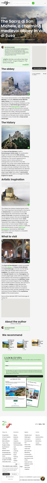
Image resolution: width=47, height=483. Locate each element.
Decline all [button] (14, 474)
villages (9, 267)
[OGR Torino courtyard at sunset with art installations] (35, 342)
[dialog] (10, 472)
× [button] (17, 464)
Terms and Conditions (27, 480)
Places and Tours (28, 462)
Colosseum (4, 439)
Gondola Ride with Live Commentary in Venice (6, 454)
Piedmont (16, 456)
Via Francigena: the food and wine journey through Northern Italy (26, 344)
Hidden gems (27, 437)
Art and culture (28, 454)
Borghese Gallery (6, 445)
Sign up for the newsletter (23, 376)
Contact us (38, 439)
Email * (7, 365)
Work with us (38, 441)
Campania (16, 441)
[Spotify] (44, 424)
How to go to (27, 439)
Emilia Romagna (17, 443)
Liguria (15, 449)
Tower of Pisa (5, 443)
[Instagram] (38, 424)
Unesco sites (27, 444)
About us (38, 435)
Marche (15, 452)
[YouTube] (40, 424)
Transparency (36, 480)
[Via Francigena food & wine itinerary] (20, 344)
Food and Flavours (29, 456)
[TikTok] (42, 424)
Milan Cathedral (5, 441)
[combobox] (16, 464)
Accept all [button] (6, 474)
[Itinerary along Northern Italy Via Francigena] (5, 344)
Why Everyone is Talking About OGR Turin (40, 342)
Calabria (16, 439)
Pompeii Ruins (5, 435)
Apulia (15, 458)
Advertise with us (39, 437)
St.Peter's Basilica (6, 437)
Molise (15, 454)
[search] (33, 3)
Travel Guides (28, 446)
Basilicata (16, 437)
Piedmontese (15, 106)
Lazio (15, 447)
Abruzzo (15, 435)
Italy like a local (28, 435)
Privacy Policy (16, 373)
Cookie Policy (10, 479)
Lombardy (16, 450)
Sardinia (15, 460)
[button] (10, 477)
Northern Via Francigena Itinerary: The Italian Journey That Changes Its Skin (11, 344)
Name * (7, 361)
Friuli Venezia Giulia (18, 445)
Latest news (27, 448)
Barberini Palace (6, 450)
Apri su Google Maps (38, 68)
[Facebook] (36, 424)
